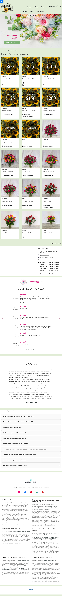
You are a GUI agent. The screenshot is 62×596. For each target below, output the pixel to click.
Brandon (55, 507)
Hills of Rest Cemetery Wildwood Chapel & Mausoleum (44, 539)
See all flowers (22, 54)
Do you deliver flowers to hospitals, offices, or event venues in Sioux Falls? (25, 449)
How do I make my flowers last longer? (14, 460)
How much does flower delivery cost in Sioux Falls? (18, 422)
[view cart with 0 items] (60, 6)
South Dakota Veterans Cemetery (47, 536)
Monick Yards (18, 560)
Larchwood (39, 507)
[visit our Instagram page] (18, 492)
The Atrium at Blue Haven (11, 571)
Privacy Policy (24, 588)
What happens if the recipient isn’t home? (15, 443)
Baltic (51, 507)
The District (19, 571)
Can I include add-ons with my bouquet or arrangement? (19, 454)
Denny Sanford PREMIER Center (50, 560)
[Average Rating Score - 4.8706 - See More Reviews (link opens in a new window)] (33, 281)
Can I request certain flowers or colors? (14, 438)
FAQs (4, 588)
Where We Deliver (10, 500)
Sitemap (31, 589)
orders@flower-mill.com (46, 257)
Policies (34, 588)
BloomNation (40, 486)
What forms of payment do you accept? (14, 433)
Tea (56, 506)
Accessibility (55, 588)
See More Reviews (31, 350)
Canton (40, 509)
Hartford (53, 506)
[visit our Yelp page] (42, 492)
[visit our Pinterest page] (31, 492)
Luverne (43, 509)
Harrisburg (34, 507)
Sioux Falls (48, 509)
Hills (37, 509)
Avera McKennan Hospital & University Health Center (13, 533)
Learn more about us (30, 402)
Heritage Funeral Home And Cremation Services (46, 537)
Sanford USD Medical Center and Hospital (21, 531)
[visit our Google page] (37, 492)
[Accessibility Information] (1, 1)
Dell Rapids (44, 507)
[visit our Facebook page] (24, 492)
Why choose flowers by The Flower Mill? (15, 465)
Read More (30, 470)
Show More (22, 302)
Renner (49, 506)
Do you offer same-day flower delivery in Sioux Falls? (18, 416)
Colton (48, 507)
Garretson (34, 509)
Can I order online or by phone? (12, 427)
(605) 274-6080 (44, 255)
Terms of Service (13, 588)
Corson (46, 506)
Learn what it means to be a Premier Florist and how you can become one (30, 487)
